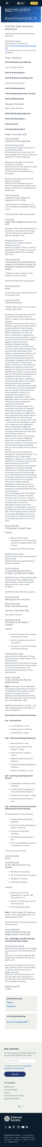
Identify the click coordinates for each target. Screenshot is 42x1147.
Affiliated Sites (13, 1142)
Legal (17, 1137)
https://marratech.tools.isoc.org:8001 (20, 47)
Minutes (10, 1002)
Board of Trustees (11, 9)
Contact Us (17, 1139)
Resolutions (11, 1006)
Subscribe (15, 1074)
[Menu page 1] (19, 1106)
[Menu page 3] (22, 1106)
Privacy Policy (19, 1068)
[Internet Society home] (21, 3)
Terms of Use (8, 1137)
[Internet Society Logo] (13, 1119)
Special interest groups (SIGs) (14, 1095)
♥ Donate (34, 3)
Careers (25, 1139)
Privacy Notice (28, 1135)
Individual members (10, 1090)
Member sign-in (9, 1087)
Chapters (7, 1093)
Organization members (11, 1098)
